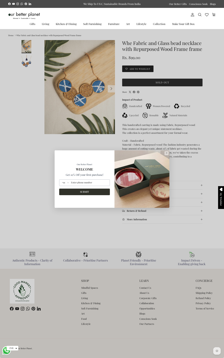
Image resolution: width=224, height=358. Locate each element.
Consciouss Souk (198, 4)
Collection (159, 24)
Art (128, 24)
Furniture (114, 24)
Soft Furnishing (92, 24)
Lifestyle (141, 24)
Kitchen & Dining (66, 24)
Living (45, 24)
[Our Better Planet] (24, 16)
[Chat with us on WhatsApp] (6, 354)
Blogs (213, 4)
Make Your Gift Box (183, 24)
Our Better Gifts (178, 4)
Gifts (32, 24)
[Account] (191, 15)
